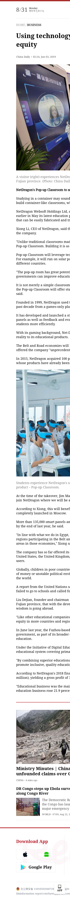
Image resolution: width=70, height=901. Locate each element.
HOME (20, 25)
